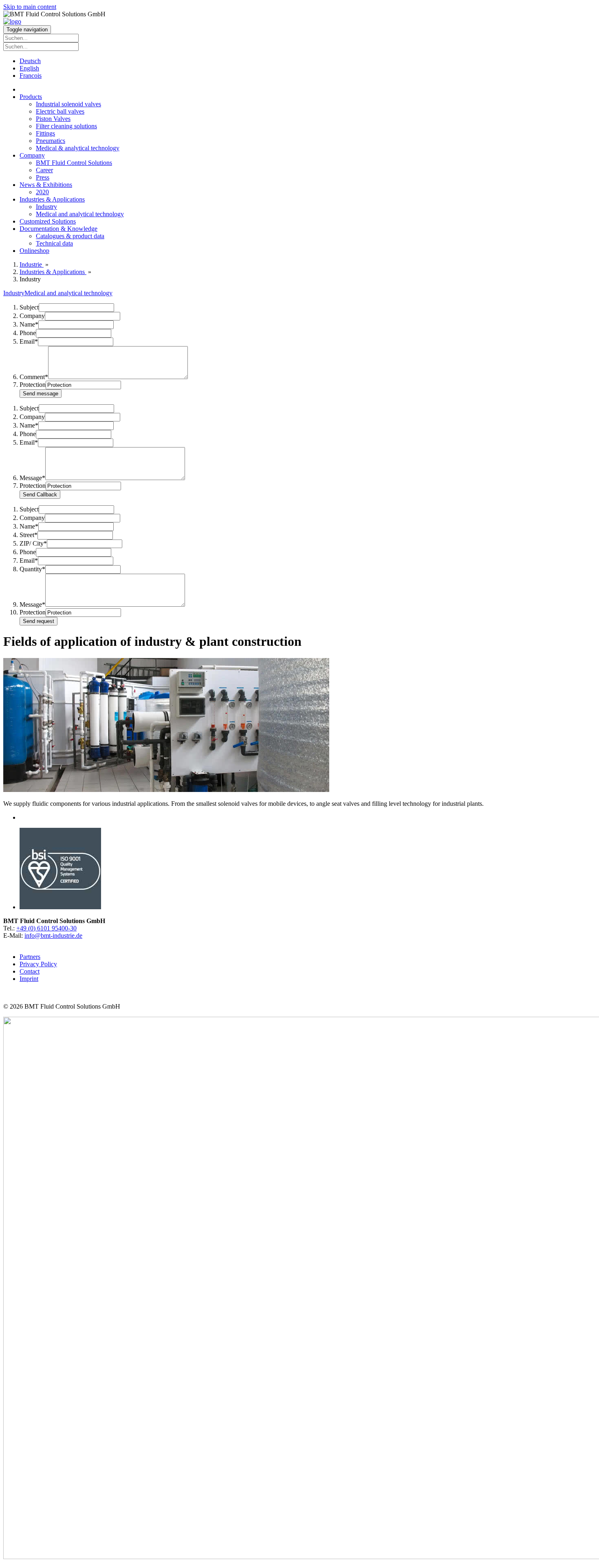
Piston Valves (53, 118)
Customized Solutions (48, 221)
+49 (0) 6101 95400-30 (46, 928)
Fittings (45, 133)
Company (32, 155)
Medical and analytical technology (80, 214)
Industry (46, 206)
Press (42, 177)
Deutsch (30, 60)
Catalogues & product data (70, 236)
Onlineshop (34, 250)
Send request (38, 621)
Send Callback (40, 494)
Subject (29, 307)
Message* (32, 477)
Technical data (54, 243)
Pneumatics (50, 140)
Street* (28, 534)
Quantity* (32, 569)
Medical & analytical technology (77, 148)
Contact (30, 971)
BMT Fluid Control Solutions (74, 162)
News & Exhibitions (46, 184)
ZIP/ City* (33, 543)
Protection (33, 384)
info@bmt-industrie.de (53, 935)
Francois (31, 75)
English (29, 68)
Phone (28, 332)
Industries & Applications (52, 199)
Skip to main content (29, 6)
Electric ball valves (60, 111)
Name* (29, 324)
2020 (42, 192)
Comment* (34, 376)
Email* (29, 341)
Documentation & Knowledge (58, 228)
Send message (40, 393)
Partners (30, 956)
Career (44, 170)
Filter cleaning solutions (66, 126)
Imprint (29, 978)
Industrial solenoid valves (68, 104)
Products (31, 96)
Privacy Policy (38, 964)
